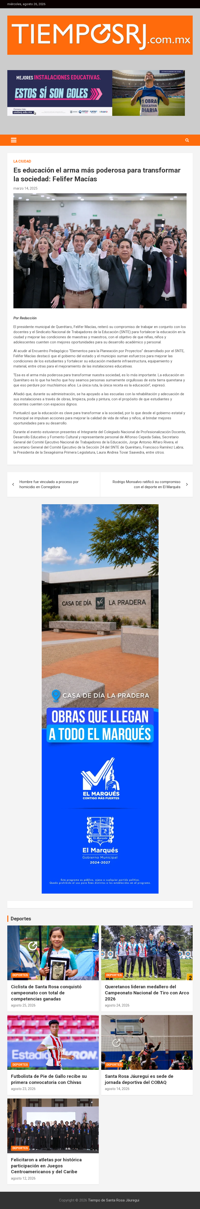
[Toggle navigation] (13, 140)
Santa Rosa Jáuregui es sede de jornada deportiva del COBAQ (139, 1079)
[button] (96, 93)
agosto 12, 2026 (23, 1178)
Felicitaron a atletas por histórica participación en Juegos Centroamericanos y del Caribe (46, 1165)
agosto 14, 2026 (117, 1089)
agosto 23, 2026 (23, 1089)
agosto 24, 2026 (117, 1005)
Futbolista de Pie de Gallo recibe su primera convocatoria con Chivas (49, 1079)
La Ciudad (22, 161)
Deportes (20, 975)
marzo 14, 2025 (25, 188)
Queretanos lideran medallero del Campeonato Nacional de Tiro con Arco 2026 (147, 992)
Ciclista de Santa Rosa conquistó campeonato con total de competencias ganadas (46, 992)
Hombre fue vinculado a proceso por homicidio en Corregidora (49, 484)
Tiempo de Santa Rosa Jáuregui (113, 1200)
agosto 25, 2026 (23, 1005)
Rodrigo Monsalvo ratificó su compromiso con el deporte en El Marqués (146, 484)
